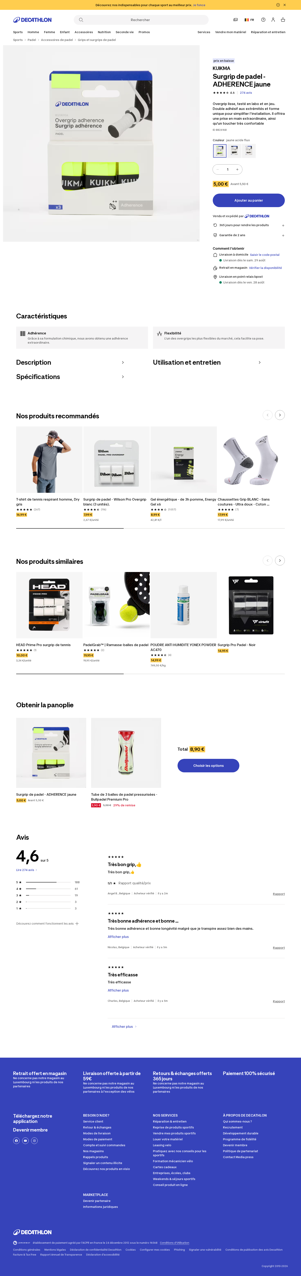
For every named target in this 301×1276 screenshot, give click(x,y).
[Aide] (263, 20)
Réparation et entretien (268, 32)
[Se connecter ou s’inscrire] (273, 20)
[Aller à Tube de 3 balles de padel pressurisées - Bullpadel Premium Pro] (126, 753)
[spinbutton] (227, 169)
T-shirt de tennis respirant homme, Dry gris (48, 501)
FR (252, 19)
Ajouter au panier (248, 200)
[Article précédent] (268, 415)
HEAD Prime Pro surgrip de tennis (43, 645)
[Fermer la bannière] (284, 5)
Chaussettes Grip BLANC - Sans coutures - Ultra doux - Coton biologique (244, 502)
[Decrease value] (218, 169)
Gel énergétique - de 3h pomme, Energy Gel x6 (183, 501)
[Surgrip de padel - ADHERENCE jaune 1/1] (101, 143)
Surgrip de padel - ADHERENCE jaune (46, 794)
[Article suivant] (280, 415)
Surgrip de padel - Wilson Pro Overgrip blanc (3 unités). (115, 501)
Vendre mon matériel (230, 32)
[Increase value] (237, 169)
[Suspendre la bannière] (278, 5)
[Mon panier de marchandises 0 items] (283, 20)
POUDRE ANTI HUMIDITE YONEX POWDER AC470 (183, 647)
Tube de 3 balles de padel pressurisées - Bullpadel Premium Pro (124, 796)
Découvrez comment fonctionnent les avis (45, 923)
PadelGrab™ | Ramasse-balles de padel (115, 645)
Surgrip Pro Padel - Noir (237, 645)
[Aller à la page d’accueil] (32, 20)
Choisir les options (208, 766)
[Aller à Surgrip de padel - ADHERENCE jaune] (51, 753)
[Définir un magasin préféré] (235, 20)
